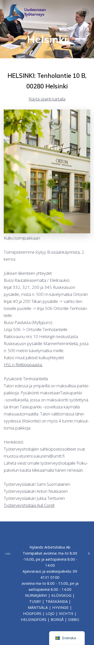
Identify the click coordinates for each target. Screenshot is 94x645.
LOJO (50, 613)
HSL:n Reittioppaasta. (23, 364)
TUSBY (35, 601)
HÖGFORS (32, 613)
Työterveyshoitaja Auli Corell (29, 505)
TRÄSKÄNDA (56, 601)
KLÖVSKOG (61, 595)
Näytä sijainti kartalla (47, 99)
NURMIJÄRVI (36, 595)
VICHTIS (66, 613)
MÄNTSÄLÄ (38, 607)
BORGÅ (57, 619)
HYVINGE (60, 607)
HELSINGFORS (33, 619)
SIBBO (73, 619)
